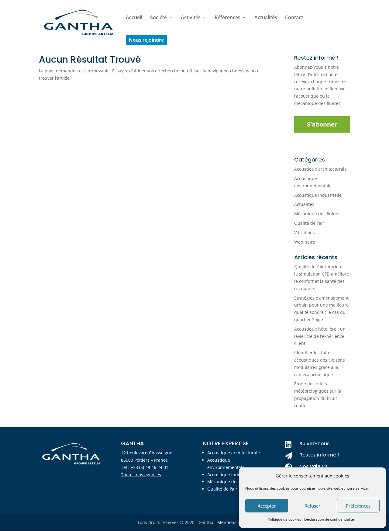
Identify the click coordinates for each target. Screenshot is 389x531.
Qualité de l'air (309, 223)
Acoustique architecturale (320, 169)
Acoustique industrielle (318, 195)
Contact (294, 18)
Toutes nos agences (141, 474)
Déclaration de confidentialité (329, 519)
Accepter (267, 506)
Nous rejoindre (146, 39)
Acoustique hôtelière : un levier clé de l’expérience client (320, 336)
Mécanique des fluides (317, 214)
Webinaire (304, 242)
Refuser (312, 506)
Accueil (134, 18)
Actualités (265, 18)
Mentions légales (234, 522)
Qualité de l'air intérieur (231, 489)
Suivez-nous (314, 443)
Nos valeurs (313, 466)
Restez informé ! (319, 454)
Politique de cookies (284, 519)
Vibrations (304, 232)
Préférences (358, 506)
